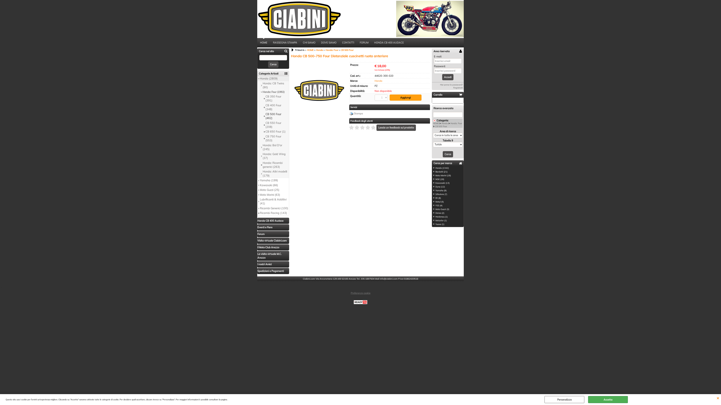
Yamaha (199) (269, 180)
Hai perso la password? (451, 84)
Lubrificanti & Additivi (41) (273, 201)
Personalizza (564, 399)
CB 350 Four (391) (273, 98)
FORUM (364, 42)
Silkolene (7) (441, 194)
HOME (263, 42)
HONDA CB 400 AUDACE (389, 42)
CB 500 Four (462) (273, 116)
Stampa (358, 113)
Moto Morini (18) (443, 175)
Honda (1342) (442, 168)
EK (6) (438, 198)
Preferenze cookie (360, 293)
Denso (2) (439, 213)
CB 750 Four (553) (273, 138)
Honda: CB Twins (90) (273, 85)
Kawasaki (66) (269, 185)
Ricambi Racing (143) (273, 213)
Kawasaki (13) (442, 183)
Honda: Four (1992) (274, 91)
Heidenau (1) (441, 216)
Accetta (608, 399)
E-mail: (438, 56)
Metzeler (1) (441, 220)
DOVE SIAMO (328, 42)
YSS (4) (438, 205)
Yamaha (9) (440, 190)
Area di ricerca (448, 131)
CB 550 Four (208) (273, 125)
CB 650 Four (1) (275, 131)
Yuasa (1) (439, 224)
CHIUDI (718, 398)
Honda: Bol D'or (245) (272, 147)
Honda (378, 80)
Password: (440, 66)
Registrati (458, 87)
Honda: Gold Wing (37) (274, 156)
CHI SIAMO (309, 42)
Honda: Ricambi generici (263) (273, 165)
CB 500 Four (441, 126)
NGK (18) (439, 179)
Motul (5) (439, 201)
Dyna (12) (440, 186)
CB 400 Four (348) (273, 107)
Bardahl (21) (441, 171)
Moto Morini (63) (270, 194)
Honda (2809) (269, 78)
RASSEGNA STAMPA (285, 42)
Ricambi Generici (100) (274, 208)
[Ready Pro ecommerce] (360, 302)
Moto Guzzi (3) (442, 209)
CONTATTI (348, 42)
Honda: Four (456, 123)
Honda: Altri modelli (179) (275, 173)
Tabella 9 (448, 140)
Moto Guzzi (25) (269, 190)
